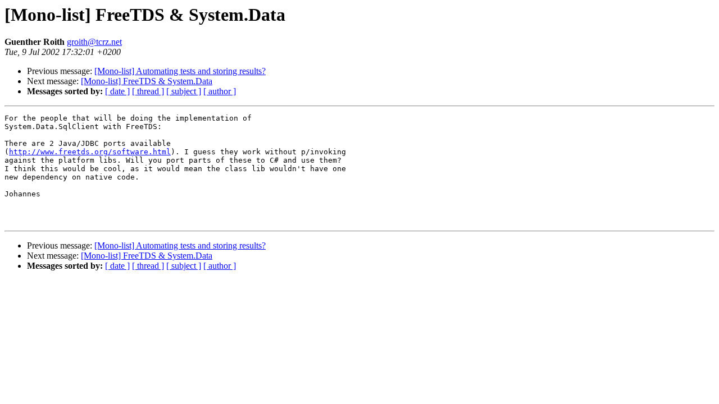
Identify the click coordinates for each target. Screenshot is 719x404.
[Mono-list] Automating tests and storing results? (180, 71)
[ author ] (219, 91)
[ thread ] (148, 91)
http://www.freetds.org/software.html (90, 152)
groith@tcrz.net (94, 42)
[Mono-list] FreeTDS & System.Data (146, 81)
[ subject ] (183, 91)
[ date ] (117, 91)
